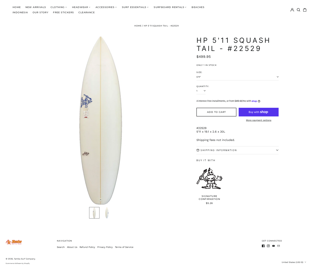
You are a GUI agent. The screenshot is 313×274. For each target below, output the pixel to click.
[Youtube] (273, 245)
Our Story (41, 12)
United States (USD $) (293, 262)
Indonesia (20, 12)
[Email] (278, 245)
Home (17, 7)
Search (61, 247)
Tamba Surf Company (24, 259)
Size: (199, 72)
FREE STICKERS (63, 12)
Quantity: (202, 86)
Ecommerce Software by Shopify (18, 263)
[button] (298, 9)
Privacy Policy (105, 247)
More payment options (258, 120)
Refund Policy (87, 247)
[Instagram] (268, 245)
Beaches (198, 7)
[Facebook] (263, 245)
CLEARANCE (86, 12)
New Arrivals (35, 7)
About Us (72, 247)
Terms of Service (124, 247)
